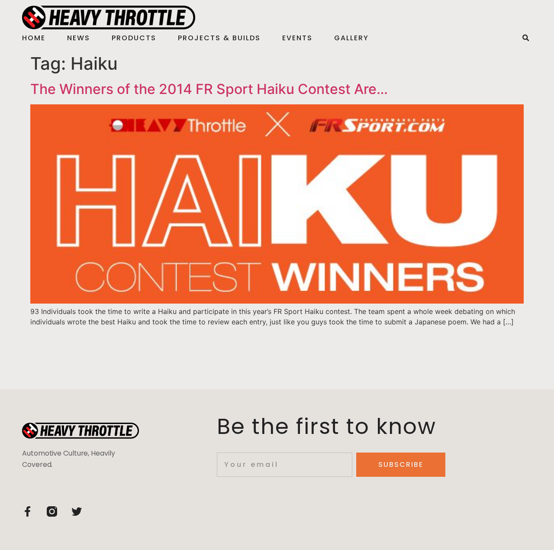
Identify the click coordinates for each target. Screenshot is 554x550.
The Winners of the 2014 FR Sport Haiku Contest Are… (209, 89)
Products (134, 38)
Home (33, 38)
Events (297, 38)
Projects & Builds (219, 38)
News (78, 38)
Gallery (351, 38)
